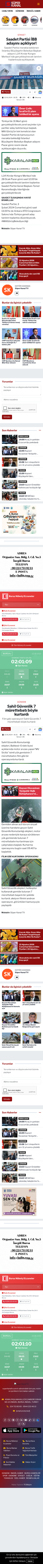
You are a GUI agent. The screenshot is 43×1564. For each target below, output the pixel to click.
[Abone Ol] (40, 92)
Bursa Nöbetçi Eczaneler (10, 1442)
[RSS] (23, 1424)
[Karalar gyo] (21, 162)
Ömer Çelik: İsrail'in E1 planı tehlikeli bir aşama (31, 342)
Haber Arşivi (30, 1462)
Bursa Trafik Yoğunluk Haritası (29, 1449)
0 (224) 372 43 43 (11, 619)
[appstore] (11, 1431)
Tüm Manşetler (31, 1455)
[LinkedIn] (21, 1420)
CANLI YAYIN (7, 11)
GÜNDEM (19, 11)
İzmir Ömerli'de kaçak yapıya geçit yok (10, 1046)
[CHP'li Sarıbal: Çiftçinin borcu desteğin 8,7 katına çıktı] (11, 333)
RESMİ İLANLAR (32, 1478)
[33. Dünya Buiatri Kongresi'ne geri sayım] (31, 1017)
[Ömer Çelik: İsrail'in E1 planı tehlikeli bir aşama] (31, 333)
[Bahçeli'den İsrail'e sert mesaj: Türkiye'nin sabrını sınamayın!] (31, 311)
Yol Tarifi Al (25, 619)
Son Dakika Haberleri (9, 1463)
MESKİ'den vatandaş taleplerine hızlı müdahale (29, 497)
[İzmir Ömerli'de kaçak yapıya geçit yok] (11, 1038)
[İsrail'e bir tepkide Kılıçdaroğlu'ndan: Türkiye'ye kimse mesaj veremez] (11, 311)
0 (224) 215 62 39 (11, 634)
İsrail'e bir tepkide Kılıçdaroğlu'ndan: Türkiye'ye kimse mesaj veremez (11, 321)
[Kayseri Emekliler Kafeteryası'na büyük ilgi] (11, 1017)
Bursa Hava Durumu (28, 1442)
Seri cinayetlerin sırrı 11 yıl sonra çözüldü (29, 463)
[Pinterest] (13, 1420)
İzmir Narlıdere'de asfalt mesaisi (29, 1046)
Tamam (30, 1561)
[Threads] (34, 1420)
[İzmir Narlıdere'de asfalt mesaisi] (31, 1038)
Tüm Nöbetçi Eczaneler (22, 645)
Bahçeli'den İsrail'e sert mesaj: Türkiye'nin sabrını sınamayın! (31, 320)
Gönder (7, 417)
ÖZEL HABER (19, 1478)
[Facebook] (5, 1420)
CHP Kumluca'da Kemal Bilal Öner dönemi (11, 362)
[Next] (38, 1420)
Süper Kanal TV (22, 288)
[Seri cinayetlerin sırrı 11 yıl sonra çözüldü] (31, 995)
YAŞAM (22, 470)
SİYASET (22, 35)
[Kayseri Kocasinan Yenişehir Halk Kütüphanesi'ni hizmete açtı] (11, 995)
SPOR (5, 1476)
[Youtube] (26, 1420)
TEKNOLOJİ (8, 1478)
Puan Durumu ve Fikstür (11, 1456)
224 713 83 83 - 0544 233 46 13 (23, 1406)
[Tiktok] (30, 1420)
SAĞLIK (29, 1476)
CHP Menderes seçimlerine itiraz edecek (29, 363)
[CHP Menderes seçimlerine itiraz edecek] (31, 354)
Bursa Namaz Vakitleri (10, 1449)
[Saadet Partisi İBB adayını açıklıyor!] (21, 76)
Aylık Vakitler (8, 692)
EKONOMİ (12, 1476)
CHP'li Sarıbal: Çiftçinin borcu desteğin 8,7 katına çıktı (11, 342)
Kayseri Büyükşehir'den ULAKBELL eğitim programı (26, 475)
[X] (9, 1420)
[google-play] (32, 1431)
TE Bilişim (28, 1485)
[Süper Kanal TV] (13, 4)
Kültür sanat (23, 436)
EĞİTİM (36, 1476)
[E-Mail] (17, 293)
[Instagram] (17, 1420)
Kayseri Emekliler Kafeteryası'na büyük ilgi (29, 486)
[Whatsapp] (19, 1424)
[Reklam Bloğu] (21, 568)
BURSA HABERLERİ (32, 1473)
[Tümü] (40, 430)
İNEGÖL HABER (33, 11)
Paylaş (7, 92)
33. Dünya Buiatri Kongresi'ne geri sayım (31, 1026)
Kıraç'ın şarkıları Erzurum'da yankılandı (28, 441)
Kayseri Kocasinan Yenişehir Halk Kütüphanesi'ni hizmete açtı (27, 452)
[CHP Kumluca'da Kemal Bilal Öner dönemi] (11, 354)
